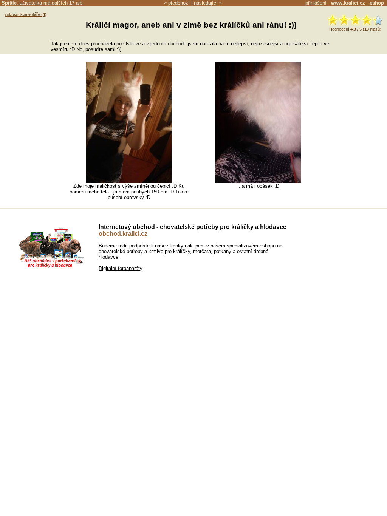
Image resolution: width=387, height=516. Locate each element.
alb (75, 3)
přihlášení (316, 3)
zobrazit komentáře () (25, 14)
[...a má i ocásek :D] (258, 181)
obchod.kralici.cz (123, 233)
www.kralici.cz (348, 3)
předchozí (179, 3)
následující (206, 3)
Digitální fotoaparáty (120, 268)
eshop (377, 3)
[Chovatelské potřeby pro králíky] (51, 267)
